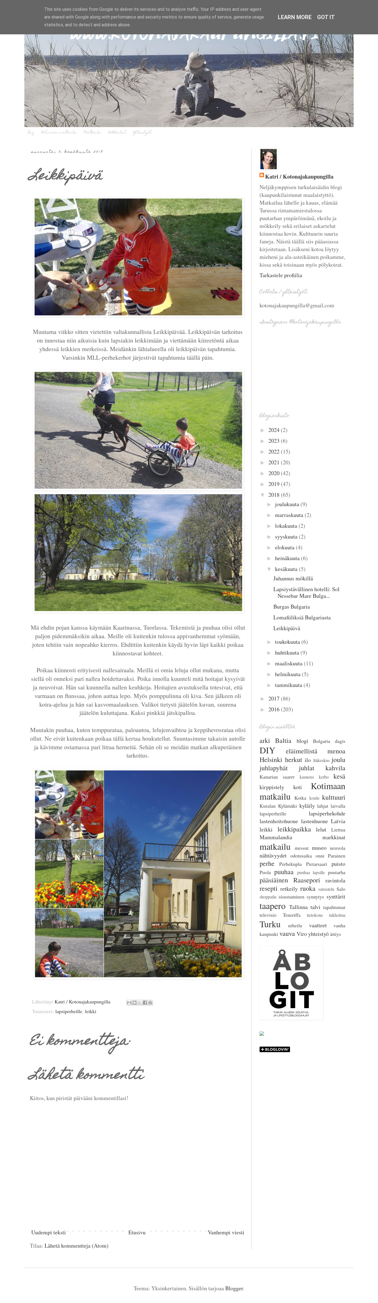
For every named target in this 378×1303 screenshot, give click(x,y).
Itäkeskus (321, 760)
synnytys (315, 896)
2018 (274, 494)
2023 (274, 440)
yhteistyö (318, 934)
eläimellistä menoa (315, 750)
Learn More (295, 17)
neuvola (337, 847)
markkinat (333, 837)
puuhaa (284, 871)
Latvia (338, 821)
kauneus (307, 777)
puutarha (336, 872)
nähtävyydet (273, 855)
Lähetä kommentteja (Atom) (76, 1245)
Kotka (300, 797)
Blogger (234, 1288)
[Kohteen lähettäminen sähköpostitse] (129, 1002)
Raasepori (306, 879)
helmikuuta (288, 674)
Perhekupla (290, 864)
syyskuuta (287, 536)
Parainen (336, 855)
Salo (340, 888)
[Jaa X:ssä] (140, 1002)
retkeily (289, 888)
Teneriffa (292, 914)
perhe (267, 863)
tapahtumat (334, 907)
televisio (268, 914)
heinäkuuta (288, 558)
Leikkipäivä (286, 628)
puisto (338, 863)
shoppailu (268, 897)
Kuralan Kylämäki (278, 805)
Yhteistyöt (142, 132)
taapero (273, 905)
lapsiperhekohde (327, 813)
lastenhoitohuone (279, 821)
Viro (302, 934)
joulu (338, 759)
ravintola (335, 880)
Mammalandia (276, 837)
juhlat (306, 767)
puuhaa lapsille (311, 872)
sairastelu (326, 889)
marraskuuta (290, 515)
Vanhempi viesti (226, 1232)
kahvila (335, 767)
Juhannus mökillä (293, 578)
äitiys (335, 934)
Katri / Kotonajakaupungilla (299, 177)
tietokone (315, 915)
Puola (265, 872)
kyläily (307, 805)
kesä (339, 776)
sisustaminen (291, 896)
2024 (274, 430)
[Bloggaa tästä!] (134, 1002)
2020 (274, 473)
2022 (274, 451)
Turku (270, 924)
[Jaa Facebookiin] (145, 1002)
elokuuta (285, 547)
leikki (90, 1011)
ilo (308, 760)
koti (297, 787)
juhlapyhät (274, 767)
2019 (274, 484)
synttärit (336, 896)
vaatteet (318, 925)
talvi (315, 907)
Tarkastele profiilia (281, 275)
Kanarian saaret (277, 776)
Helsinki (271, 759)
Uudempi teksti (48, 1232)
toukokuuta (288, 641)
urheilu (295, 925)
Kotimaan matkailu (59, 132)
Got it (326, 17)
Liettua (338, 829)
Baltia (283, 740)
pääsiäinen (274, 879)
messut (302, 847)
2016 (274, 709)
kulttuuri (333, 797)
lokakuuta (287, 525)
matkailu (275, 846)
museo (319, 847)
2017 (274, 698)
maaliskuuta (289, 663)
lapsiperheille (68, 1011)
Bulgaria (321, 741)
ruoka (307, 888)
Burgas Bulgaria (291, 606)
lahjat (322, 805)
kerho (324, 777)
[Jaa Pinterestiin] (150, 1002)
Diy (31, 132)
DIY (267, 750)
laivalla (338, 805)
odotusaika (301, 855)
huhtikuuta (288, 652)
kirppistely (272, 787)
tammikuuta (289, 685)
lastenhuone (314, 821)
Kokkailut (117, 132)
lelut (321, 829)
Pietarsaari (316, 864)
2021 (274, 462)
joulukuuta (288, 504)
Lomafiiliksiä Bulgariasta (302, 617)
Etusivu (137, 1232)
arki (265, 740)
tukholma (337, 915)
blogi (302, 741)
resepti (269, 888)
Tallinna (298, 907)
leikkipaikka (294, 829)
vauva (287, 933)
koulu (314, 798)
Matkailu (92, 132)
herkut (293, 759)
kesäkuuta (287, 569)
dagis (340, 741)
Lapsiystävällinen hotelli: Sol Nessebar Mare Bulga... (306, 592)
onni (319, 855)
